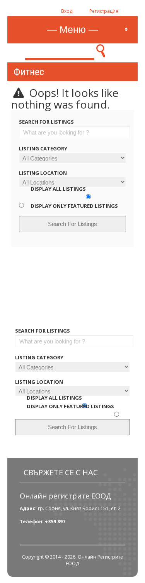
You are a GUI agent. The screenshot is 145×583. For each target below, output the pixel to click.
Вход (66, 11)
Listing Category (43, 148)
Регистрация (103, 11)
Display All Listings (58, 188)
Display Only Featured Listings (74, 205)
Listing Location (43, 172)
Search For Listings (46, 121)
